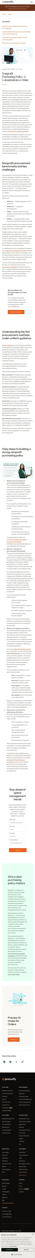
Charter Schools (6, 1164)
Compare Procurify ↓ (8, 1203)
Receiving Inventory (24, 1105)
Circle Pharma (23, 1172)
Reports (4, 1186)
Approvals (22, 1093)
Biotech (4, 1166)
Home (4, 14)
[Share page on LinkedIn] (4, 1062)
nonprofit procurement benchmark (15, 250)
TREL (20, 1158)
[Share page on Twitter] (16, 1062)
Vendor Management (25, 1102)
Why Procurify (6, 1102)
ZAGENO (21, 1141)
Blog (9, 14)
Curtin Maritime (23, 1155)
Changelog (5, 1108)
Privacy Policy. (13, 1246)
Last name (12, 833)
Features (4, 1096)
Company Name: (13, 840)
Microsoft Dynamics (24, 1130)
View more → (22, 1175)
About (20, 1183)
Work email (12, 819)
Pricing (4, 1099)
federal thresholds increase (22, 649)
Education (5, 1161)
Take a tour (13, 1039)
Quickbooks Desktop (25, 1121)
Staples (21, 1138)
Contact (21, 1192)
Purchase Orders (23, 1096)
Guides (4, 1189)
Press (20, 1186)
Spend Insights (6, 1121)
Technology (5, 1152)
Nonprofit (4, 1155)
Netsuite (21, 1127)
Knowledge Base (7, 1214)
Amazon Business (24, 1136)
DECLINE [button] (26, 1249)
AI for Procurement (7, 1093)
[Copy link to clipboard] (22, 1062)
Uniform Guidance (7, 345)
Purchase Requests (24, 1091)
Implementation (6, 1110)
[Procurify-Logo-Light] (9, 1080)
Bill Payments (6, 1127)
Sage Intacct (22, 1124)
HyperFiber (22, 1152)
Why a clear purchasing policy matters (14, 43)
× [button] (33, 1234)
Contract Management (25, 1099)
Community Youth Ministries (16, 760)
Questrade (22, 1161)
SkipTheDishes (23, 1169)
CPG (3, 1172)
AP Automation (6, 1124)
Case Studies (6, 1183)
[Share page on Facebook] (10, 1062)
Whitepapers (5, 1192)
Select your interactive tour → (18, 9)
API (20, 1144)
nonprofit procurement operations (18, 131)
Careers (21, 1189)
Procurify (4, 84)
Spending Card (6, 1133)
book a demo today (14, 974)
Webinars (4, 1197)
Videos (4, 1194)
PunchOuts (22, 1133)
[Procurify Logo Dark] (7, 2)
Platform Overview (7, 1091)
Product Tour (5, 1105)
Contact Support (6, 1217)
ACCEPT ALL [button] (9, 1249)
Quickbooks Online (24, 1118)
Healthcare (5, 1158)
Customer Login (6, 1211)
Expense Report (6, 1130)
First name (12, 826)
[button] (17, 1254)
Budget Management (8, 1118)
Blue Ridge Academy (25, 1164)
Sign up (18, 850)
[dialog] (17, 1245)
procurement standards (9, 267)
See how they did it (16, 312)
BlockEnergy (22, 1166)
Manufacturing (6, 1169)
